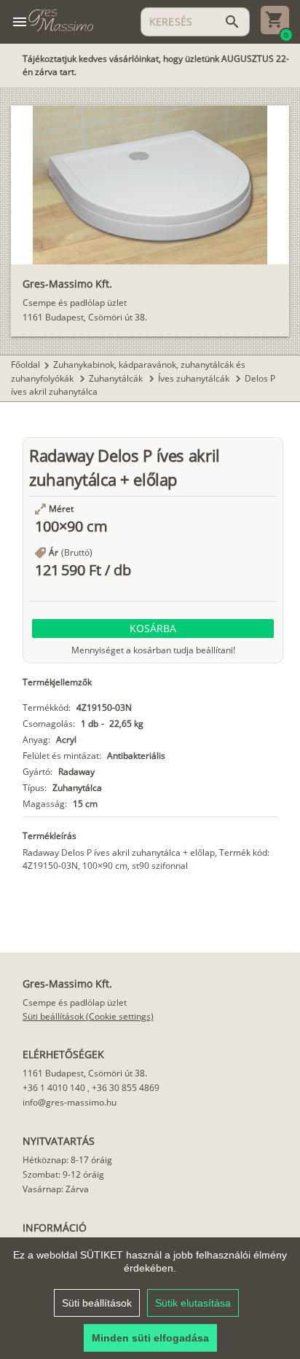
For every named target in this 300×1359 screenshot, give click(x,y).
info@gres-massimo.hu (70, 1102)
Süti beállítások (97, 1303)
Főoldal (25, 364)
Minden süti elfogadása (150, 1338)
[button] (153, 628)
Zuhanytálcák (117, 378)
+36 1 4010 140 (54, 1088)
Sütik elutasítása (193, 1303)
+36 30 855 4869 (125, 1088)
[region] (150, 1298)
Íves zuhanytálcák (195, 378)
